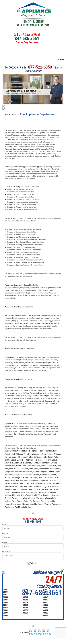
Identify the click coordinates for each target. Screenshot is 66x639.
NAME (4, 524)
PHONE (5, 533)
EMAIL (4, 542)
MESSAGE (6, 551)
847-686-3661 (27, 38)
